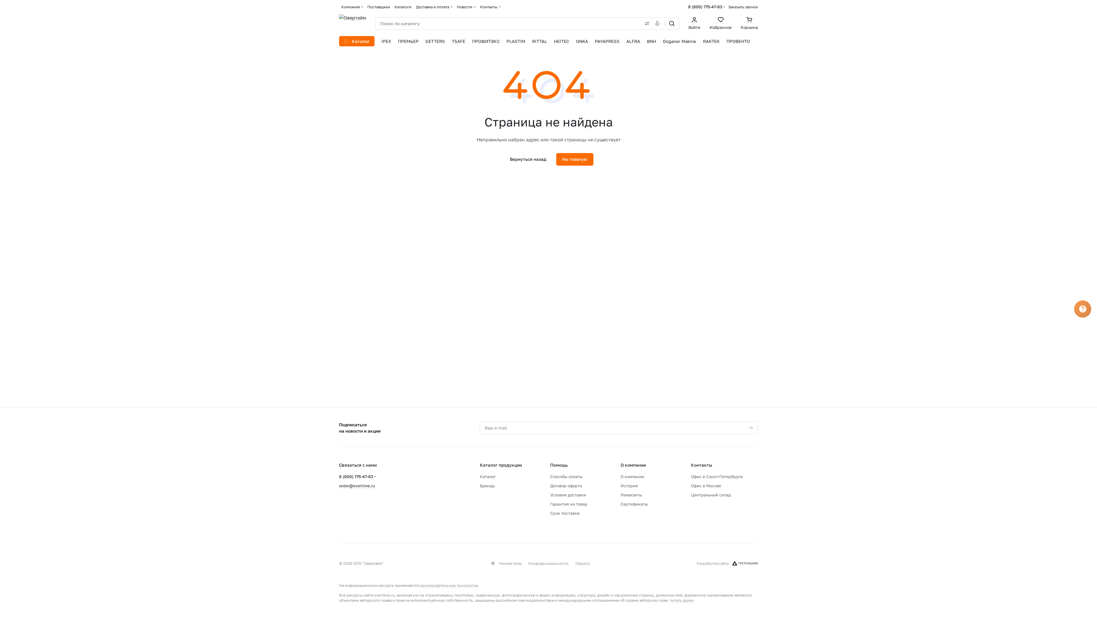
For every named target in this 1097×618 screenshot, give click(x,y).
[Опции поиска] (645, 23)
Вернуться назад (528, 159)
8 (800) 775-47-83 (705, 6)
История (629, 485)
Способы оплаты (566, 476)
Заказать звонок (743, 7)
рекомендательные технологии (449, 585)
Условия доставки (568, 494)
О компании (633, 465)
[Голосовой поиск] (658, 23)
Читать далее (682, 600)
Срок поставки (565, 513)
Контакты (701, 465)
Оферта (582, 563)
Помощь (559, 465)
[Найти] (672, 23)
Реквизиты (631, 494)
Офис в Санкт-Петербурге (717, 476)
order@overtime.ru (357, 485)
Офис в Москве (706, 485)
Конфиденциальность (548, 563)
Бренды (487, 485)
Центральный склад (711, 494)
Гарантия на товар (568, 504)
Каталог (488, 476)
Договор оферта (566, 485)
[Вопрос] (1082, 309)
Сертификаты (634, 504)
